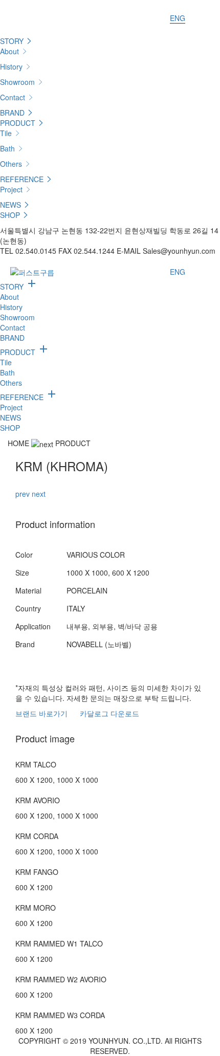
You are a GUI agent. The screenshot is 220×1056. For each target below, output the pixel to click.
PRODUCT (18, 123)
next (39, 494)
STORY (13, 41)
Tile (7, 133)
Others (12, 164)
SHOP (11, 215)
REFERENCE (23, 179)
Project (12, 189)
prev (22, 494)
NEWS (11, 205)
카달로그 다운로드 (109, 713)
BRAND (13, 112)
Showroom (18, 82)
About (10, 51)
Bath (8, 148)
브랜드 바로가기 (41, 713)
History (12, 66)
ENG (177, 18)
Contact (13, 97)
